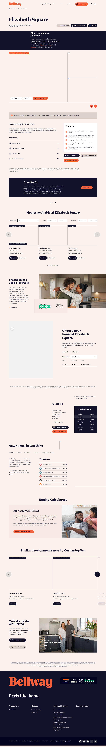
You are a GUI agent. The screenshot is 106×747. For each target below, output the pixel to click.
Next (97, 234)
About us (55, 4)
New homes (12, 710)
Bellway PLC (30, 741)
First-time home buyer (60, 722)
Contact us (34, 712)
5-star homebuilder (59, 712)
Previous (8, 234)
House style (65, 357)
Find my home (14, 706)
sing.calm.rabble (81, 398)
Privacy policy (37, 741)
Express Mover (58, 725)
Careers (24, 741)
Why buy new (57, 720)
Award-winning (58, 715)
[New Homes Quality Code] (80, 680)
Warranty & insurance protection (63, 717)
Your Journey (57, 710)
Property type (12, 220)
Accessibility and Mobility (65, 741)
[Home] (9, 9)
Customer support (65, 4)
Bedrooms (73, 220)
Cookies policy (45, 741)
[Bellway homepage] (30, 688)
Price (44, 220)
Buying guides (58, 730)
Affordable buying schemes (61, 727)
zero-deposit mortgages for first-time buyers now (41, 191)
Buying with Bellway (46, 4)
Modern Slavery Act (54, 741)
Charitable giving (36, 710)
